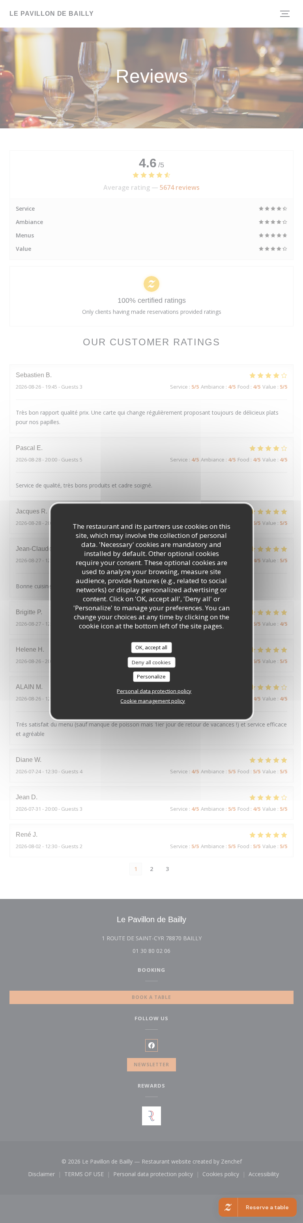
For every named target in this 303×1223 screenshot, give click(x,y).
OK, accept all (151, 647)
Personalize (151, 676)
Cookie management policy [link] (152, 700)
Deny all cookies (151, 661)
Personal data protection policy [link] (154, 690)
